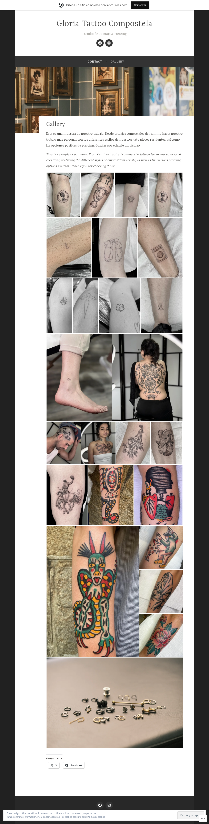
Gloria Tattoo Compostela (104, 24)
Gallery (117, 61)
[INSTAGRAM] (109, 805)
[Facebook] (100, 43)
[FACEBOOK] (100, 805)
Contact (95, 61)
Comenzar (140, 5)
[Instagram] (109, 43)
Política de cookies (96, 816)
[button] (63, 195)
